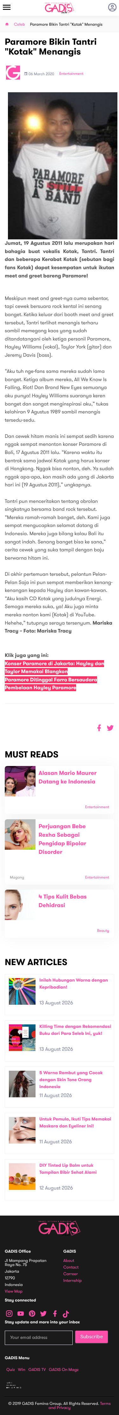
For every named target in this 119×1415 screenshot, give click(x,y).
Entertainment (71, 73)
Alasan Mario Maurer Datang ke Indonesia (68, 777)
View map (14, 1291)
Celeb (19, 25)
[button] (110, 728)
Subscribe (91, 1336)
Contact (71, 1267)
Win (21, 1370)
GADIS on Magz (64, 1370)
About (68, 1261)
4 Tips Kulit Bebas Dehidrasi (63, 901)
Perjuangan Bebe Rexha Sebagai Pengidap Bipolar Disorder (62, 839)
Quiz (10, 1370)
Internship (72, 1281)
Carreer (70, 1274)
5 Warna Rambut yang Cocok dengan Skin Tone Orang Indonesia (71, 1079)
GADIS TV (37, 1370)
